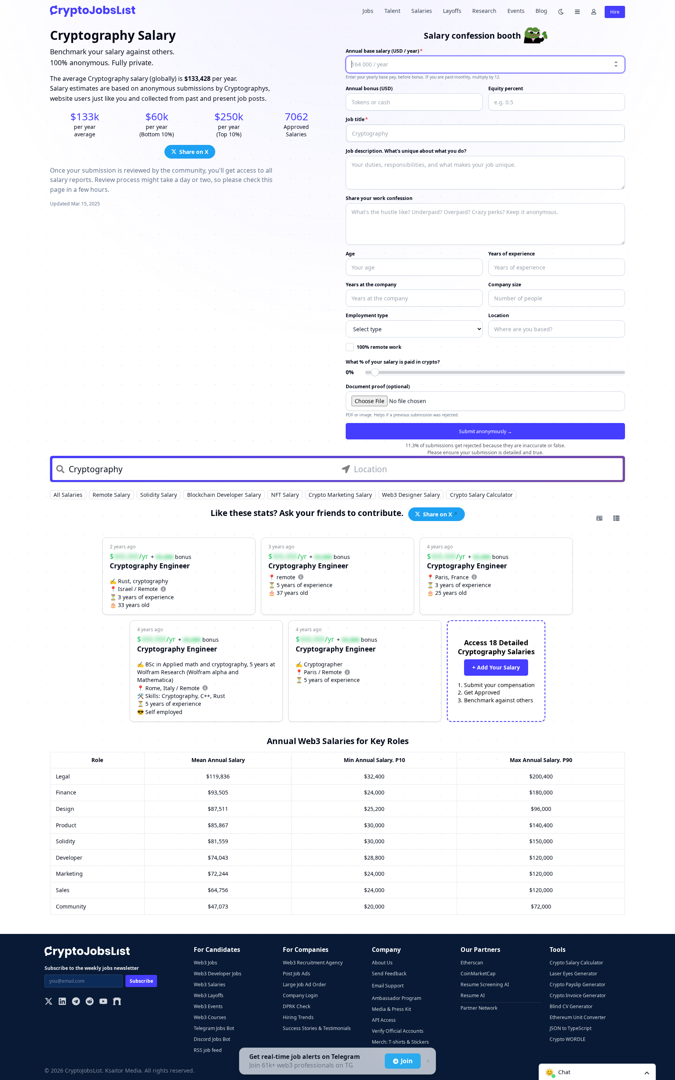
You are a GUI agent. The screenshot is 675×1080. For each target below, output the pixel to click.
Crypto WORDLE (568, 1039)
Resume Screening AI (485, 984)
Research (484, 10)
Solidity (65, 841)
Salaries (421, 10)
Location (498, 315)
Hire (615, 12)
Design (65, 808)
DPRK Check (297, 1006)
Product (66, 825)
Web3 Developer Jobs (217, 973)
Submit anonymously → (485, 431)
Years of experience (511, 253)
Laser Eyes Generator (573, 973)
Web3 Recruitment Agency (313, 962)
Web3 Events (208, 1006)
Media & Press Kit (391, 1009)
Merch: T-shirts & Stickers (400, 1042)
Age (350, 253)
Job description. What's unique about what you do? (406, 151)
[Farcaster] (117, 1002)
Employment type (367, 315)
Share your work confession (379, 198)
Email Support (388, 985)
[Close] (427, 1061)
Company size (504, 284)
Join (406, 1061)
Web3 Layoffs (208, 995)
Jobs (367, 10)
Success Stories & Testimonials (317, 1028)
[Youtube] (103, 1002)
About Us (382, 962)
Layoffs (452, 10)
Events (516, 10)
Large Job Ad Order (304, 984)
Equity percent (505, 88)
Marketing (69, 873)
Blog (541, 10)
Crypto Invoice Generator (578, 995)
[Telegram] (76, 1002)
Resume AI (473, 995)
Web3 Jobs (205, 962)
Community (71, 906)
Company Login (300, 995)
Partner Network (479, 1008)
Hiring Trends (298, 1017)
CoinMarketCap (478, 973)
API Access (384, 1020)
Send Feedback (389, 973)
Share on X (193, 151)
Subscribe (141, 981)
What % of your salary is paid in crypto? (393, 362)
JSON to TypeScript (570, 1028)
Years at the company (371, 284)
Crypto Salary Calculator (576, 962)
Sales (63, 890)
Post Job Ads (296, 973)
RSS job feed (208, 1050)
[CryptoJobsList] (92, 11)
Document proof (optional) (378, 386)
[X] (49, 1002)
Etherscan (472, 962)
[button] (597, 1072)
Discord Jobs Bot (212, 1039)
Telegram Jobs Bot (214, 1028)
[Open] (647, 1072)
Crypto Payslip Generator (577, 984)
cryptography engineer (467, 565)
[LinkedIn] (62, 1002)
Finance (66, 792)
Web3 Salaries (209, 984)
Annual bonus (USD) (369, 88)
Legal (63, 776)
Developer (69, 857)
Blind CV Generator (571, 1006)
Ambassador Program (396, 998)
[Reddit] (90, 1002)
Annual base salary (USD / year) (382, 51)
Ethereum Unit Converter (578, 1017)
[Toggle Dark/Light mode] (561, 11)
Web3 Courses (210, 1017)
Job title (355, 119)
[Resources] (577, 11)
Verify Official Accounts (397, 1031)
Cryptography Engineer (150, 565)
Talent (392, 10)
